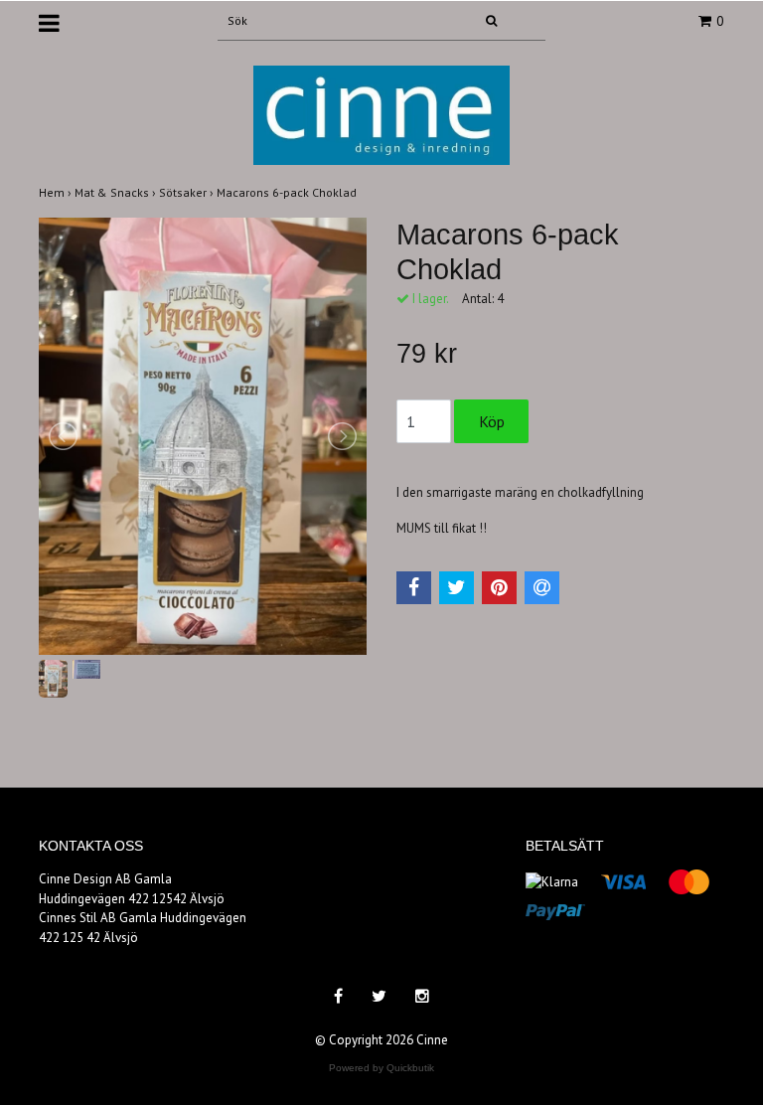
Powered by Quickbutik (381, 1067)
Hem (57, 192)
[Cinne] (381, 113)
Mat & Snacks (117, 192)
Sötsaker (188, 192)
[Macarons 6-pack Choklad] (203, 436)
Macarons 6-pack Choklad (288, 192)
